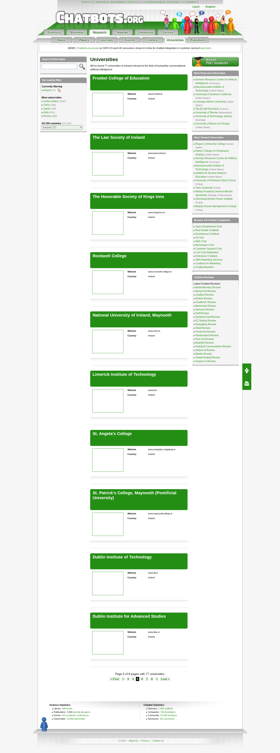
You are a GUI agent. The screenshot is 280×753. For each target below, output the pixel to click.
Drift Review (202, 313)
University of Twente (206, 112)
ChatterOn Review (205, 302)
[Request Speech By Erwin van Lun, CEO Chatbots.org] (246, 370)
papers (86, 712)
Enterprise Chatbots (206, 256)
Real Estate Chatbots (207, 230)
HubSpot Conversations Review (213, 346)
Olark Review (202, 328)
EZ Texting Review (205, 320)
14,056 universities (76, 719)
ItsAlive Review (203, 298)
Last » (165, 679)
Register (211, 6)
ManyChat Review (205, 291)
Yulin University (204, 187)
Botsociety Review (205, 305)
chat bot (131, 2)
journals (77, 712)
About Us (133, 740)
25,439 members (168, 715)
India (46, 112)
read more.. (206, 48)
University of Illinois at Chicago (212, 123)
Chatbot (85, 2)
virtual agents (102, 2)
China (46, 105)
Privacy (145, 740)
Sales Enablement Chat (208, 226)
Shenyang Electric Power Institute (214, 198)
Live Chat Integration (207, 252)
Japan (46, 108)
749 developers (168, 712)
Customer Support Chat (208, 248)
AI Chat (199, 237)
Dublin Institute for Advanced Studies (129, 616)
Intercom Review (204, 309)
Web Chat (200, 241)
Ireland (47, 90)
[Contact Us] (246, 383)
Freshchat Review (205, 331)
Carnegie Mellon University (210, 101)
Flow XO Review (204, 339)
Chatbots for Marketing (208, 263)
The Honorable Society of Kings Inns (128, 196)
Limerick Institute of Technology (124, 374)
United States (50, 101)
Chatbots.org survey (87, 48)
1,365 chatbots (165, 708)
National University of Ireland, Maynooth (132, 315)
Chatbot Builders (204, 267)
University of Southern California (213, 94)
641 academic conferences (75, 715)
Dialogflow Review (205, 324)
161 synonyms (167, 719)
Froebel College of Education (121, 78)
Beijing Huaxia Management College (216, 206)
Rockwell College (109, 256)
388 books (67, 708)
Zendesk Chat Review (207, 317)
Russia (47, 116)
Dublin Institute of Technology (122, 557)
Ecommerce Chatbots (207, 233)
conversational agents (154, 2)
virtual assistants (118, 2)
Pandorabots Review (207, 335)
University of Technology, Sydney (213, 116)
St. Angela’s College (112, 433)
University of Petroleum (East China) (215, 180)
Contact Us (158, 740)
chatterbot (191, 2)
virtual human (172, 2)
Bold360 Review (204, 342)
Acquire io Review (205, 361)
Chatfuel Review (204, 294)
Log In (195, 6)
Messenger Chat (204, 245)
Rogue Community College (210, 143)
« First (114, 679)
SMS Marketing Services (209, 259)
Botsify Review (203, 353)
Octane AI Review (205, 350)
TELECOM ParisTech (207, 108)
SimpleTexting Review (207, 357)
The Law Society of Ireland (119, 137)
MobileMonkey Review (208, 287)
